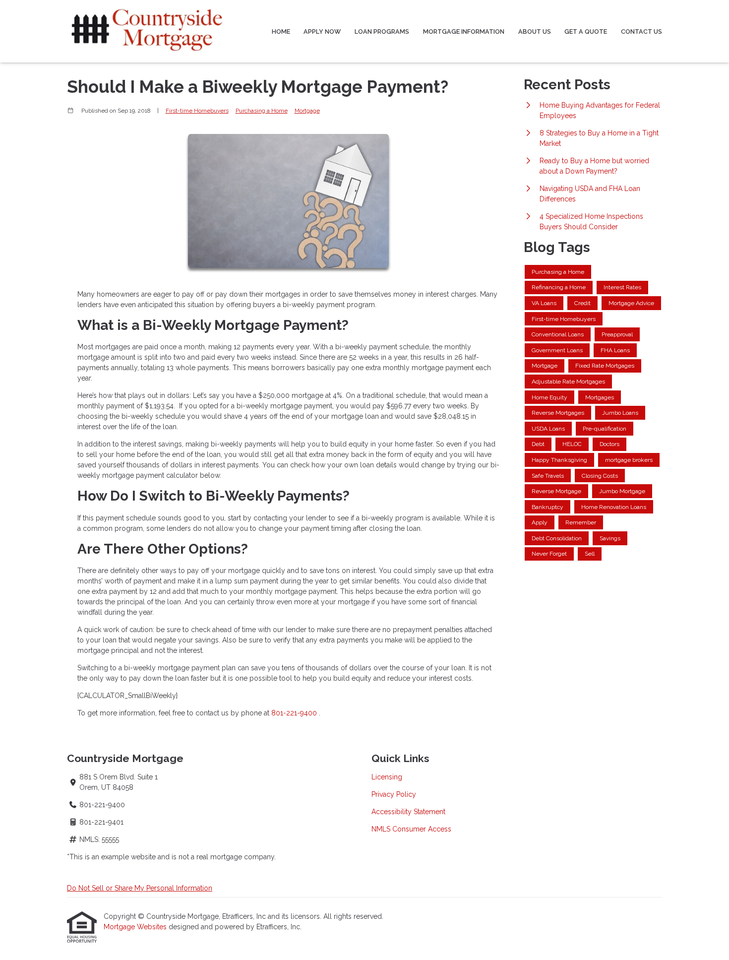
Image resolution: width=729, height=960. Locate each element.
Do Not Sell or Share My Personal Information (139, 888)
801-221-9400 (295, 713)
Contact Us (641, 31)
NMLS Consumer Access (411, 829)
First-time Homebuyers (197, 110)
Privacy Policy (393, 794)
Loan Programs (382, 31)
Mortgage (307, 110)
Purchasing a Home (262, 110)
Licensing (386, 777)
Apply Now (322, 31)
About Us (534, 31)
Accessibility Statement (408, 812)
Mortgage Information (463, 31)
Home (281, 31)
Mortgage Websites (136, 927)
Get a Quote (585, 31)
